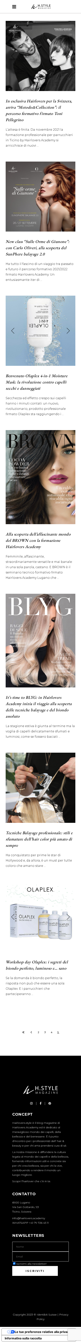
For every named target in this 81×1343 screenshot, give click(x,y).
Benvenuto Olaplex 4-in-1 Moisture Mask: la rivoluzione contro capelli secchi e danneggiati (36, 382)
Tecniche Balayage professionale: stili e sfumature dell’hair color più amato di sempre (39, 839)
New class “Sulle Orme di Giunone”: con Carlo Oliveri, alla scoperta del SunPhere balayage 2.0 (38, 248)
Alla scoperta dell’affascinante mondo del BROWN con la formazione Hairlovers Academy (38, 540)
